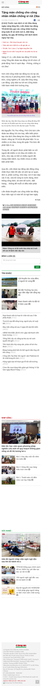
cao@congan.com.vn (13, 675)
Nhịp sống (7, 418)
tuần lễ (9, 207)
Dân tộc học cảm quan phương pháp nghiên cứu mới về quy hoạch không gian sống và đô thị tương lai (21, 448)
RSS (38, 7)
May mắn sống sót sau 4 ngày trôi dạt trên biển (20, 327)
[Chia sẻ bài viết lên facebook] (35, 20)
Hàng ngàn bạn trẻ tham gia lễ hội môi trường (20, 362)
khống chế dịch (32, 207)
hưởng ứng (15, 207)
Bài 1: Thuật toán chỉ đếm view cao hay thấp (26, 478)
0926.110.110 (12, 681)
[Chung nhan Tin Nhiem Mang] (12, 683)
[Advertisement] (21, 395)
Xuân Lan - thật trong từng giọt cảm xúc (15, 42)
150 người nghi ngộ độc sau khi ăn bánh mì (27, 578)
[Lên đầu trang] (37, 682)
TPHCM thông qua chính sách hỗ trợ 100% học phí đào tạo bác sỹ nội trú (28, 569)
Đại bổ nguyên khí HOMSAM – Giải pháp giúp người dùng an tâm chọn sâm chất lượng (27, 590)
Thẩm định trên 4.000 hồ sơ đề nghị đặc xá (16, 45)
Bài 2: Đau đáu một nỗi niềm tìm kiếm (27, 458)
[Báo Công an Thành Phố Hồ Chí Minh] (23, 2)
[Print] (39, 20)
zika (12, 205)
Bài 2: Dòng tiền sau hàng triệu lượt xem (26, 468)
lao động (24, 205)
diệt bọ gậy (23, 207)
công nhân (17, 205)
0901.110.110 (22, 681)
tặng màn (6, 209)
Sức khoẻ (6, 531)
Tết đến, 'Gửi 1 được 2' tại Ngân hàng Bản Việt (17, 48)
